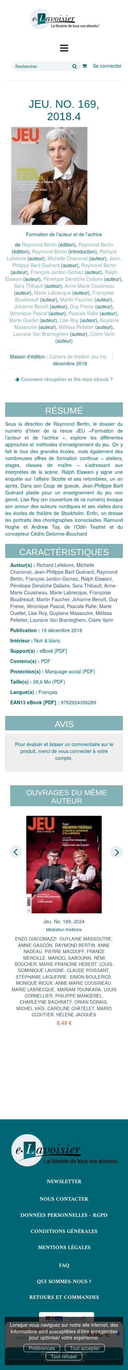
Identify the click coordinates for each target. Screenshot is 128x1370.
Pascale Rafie (83, 313)
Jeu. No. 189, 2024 (64, 921)
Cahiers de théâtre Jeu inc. (78, 356)
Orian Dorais (90, 1001)
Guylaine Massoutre (71, 612)
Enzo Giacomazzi (36, 938)
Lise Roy (69, 320)
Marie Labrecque (52, 292)
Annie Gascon (35, 945)
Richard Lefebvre (55, 564)
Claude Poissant (88, 970)
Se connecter (107, 65)
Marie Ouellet (23, 320)
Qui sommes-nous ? (64, 1282)
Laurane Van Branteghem (41, 333)
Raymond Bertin (39, 244)
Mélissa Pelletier (76, 326)
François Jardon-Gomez (57, 272)
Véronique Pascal (28, 313)
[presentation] (16, 851)
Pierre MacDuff (64, 951)
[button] (49, 176)
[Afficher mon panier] (84, 65)
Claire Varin (102, 333)
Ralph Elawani (96, 578)
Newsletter (64, 1182)
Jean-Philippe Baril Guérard (64, 571)
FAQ (64, 1265)
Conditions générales (64, 1231)
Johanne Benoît (31, 306)
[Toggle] (64, 47)
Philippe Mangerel (78, 995)
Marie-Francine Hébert (68, 964)
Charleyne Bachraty (46, 1001)
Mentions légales (64, 1248)
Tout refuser (64, 1356)
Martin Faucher (76, 299)
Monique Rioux (34, 983)
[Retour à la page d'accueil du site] (64, 19)
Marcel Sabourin (69, 958)
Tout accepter (85, 1348)
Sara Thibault (28, 285)
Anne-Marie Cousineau (89, 285)
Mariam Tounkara (79, 989)
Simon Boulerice (90, 976)
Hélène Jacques (76, 1014)
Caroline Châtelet (70, 1008)
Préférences (42, 1348)
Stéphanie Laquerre (41, 976)
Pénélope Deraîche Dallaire (73, 278)
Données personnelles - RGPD (64, 1215)
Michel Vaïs (30, 1008)
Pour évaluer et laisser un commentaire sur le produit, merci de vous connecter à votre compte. (64, 751)
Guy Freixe (82, 306)
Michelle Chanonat (67, 258)
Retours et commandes (64, 1297)
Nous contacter (64, 1199)
